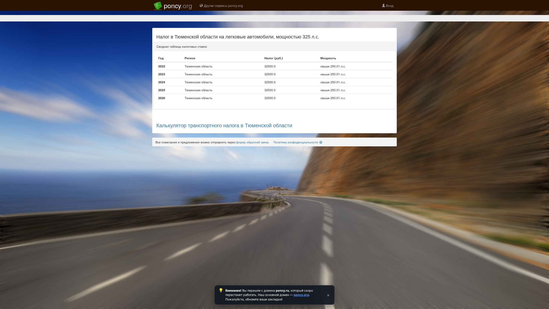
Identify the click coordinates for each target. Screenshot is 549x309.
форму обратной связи (252, 142)
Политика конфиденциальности (295, 142)
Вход (389, 5)
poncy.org (301, 295)
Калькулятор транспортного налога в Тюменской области (224, 125)
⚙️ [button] (321, 142)
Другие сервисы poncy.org (223, 5)
